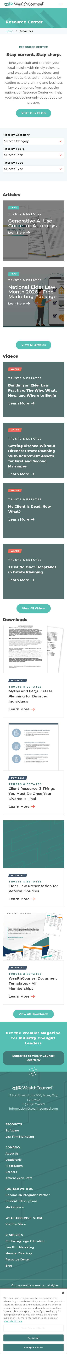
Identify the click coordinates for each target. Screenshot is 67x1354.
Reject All (33, 1338)
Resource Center (17, 1259)
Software (12, 1130)
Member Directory (18, 1253)
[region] (33, 1321)
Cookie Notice (13, 1321)
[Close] (63, 1293)
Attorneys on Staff (18, 1178)
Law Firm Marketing (19, 1136)
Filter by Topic (13, 149)
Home (9, 31)
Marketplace (14, 1207)
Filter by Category (16, 135)
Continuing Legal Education (24, 1241)
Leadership (13, 1159)
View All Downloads (33, 1014)
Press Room (14, 1166)
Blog (8, 1265)
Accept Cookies (33, 1347)
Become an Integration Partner (27, 1195)
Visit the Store (15, 1224)
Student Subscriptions (21, 1201)
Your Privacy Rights (33, 1328)
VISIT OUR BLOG (33, 113)
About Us (12, 1153)
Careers (11, 1172)
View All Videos (33, 608)
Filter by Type (13, 162)
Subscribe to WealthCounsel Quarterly (33, 1058)
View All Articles (33, 345)
